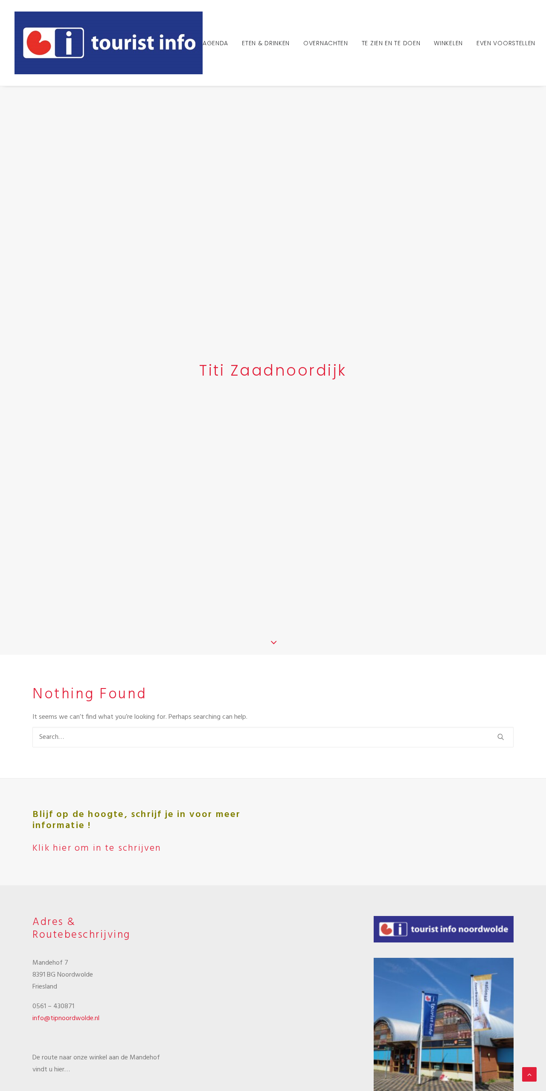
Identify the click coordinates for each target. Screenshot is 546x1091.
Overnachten (325, 43)
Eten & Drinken (266, 43)
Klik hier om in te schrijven (97, 848)
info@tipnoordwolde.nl (65, 1018)
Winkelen (448, 43)
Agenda (215, 43)
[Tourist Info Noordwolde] (109, 43)
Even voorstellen (505, 43)
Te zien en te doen (391, 43)
